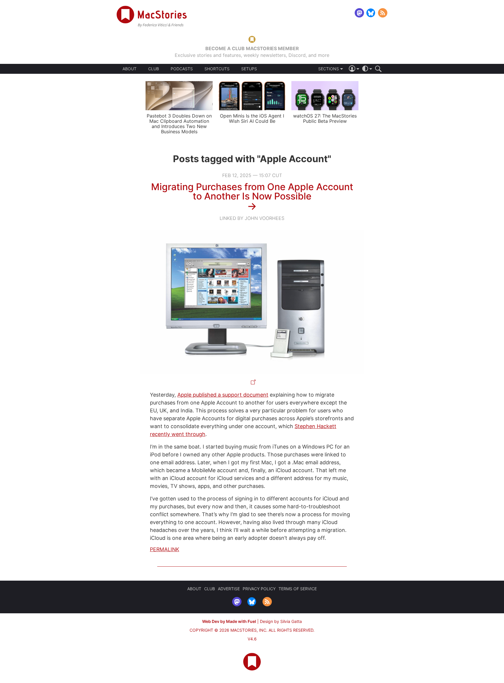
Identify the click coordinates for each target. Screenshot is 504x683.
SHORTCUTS (217, 69)
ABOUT (129, 69)
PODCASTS (182, 69)
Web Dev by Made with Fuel (229, 621)
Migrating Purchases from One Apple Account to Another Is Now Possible (252, 191)
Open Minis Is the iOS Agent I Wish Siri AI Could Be (252, 118)
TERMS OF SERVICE (298, 588)
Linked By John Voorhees (252, 218)
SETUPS (249, 69)
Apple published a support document (222, 395)
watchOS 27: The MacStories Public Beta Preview (325, 118)
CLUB (153, 68)
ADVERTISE (229, 588)
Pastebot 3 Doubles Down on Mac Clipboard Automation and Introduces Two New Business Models (179, 123)
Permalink (164, 549)
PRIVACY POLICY (259, 588)
